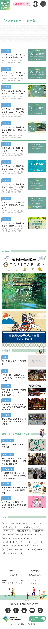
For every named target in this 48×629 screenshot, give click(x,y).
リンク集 (32, 580)
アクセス (12, 570)
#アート (22, 542)
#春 (4, 553)
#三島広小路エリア (21, 546)
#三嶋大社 (15, 527)
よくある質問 (12, 575)
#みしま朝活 (31, 549)
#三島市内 (6, 523)
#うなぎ (10, 535)
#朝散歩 (40, 549)
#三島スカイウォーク (15, 553)
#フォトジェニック (36, 523)
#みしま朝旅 (13, 549)
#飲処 (22, 549)
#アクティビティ (8, 531)
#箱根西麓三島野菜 (23, 531)
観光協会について (9, 580)
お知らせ (23, 580)
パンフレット (30, 583)
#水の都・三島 (8, 546)
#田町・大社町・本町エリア (31, 535)
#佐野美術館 (35, 546)
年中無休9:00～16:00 (36, 618)
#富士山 (30, 542)
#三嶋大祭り (26, 527)
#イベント (39, 542)
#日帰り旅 (6, 527)
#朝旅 (25, 523)
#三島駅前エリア (38, 531)
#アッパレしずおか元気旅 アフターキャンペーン (19, 538)
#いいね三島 (16, 523)
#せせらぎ (36, 527)
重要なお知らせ (23, 4)
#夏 (4, 535)
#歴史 (5, 549)
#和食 (18, 535)
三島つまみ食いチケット (12, 583)
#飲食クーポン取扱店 (10, 542)
